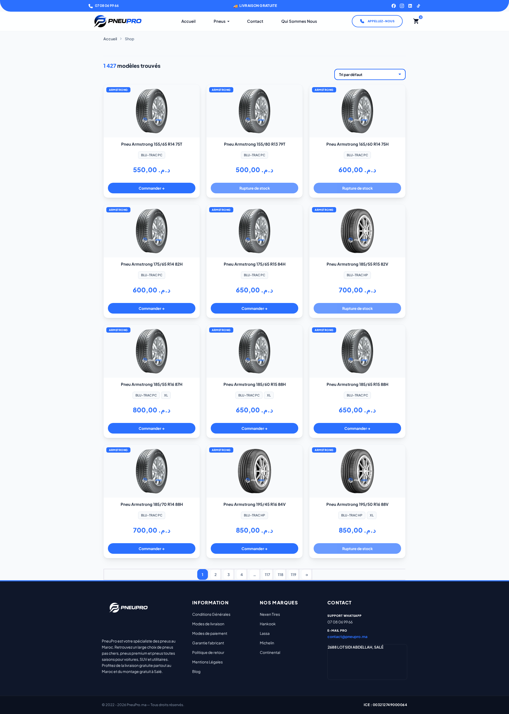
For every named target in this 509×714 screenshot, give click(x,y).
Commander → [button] (152, 188)
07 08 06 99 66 (107, 5)
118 (280, 574)
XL (166, 395)
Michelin (267, 642)
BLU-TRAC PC (151, 155)
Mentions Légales (207, 661)
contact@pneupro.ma (347, 636)
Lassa (265, 633)
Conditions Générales (211, 614)
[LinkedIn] (410, 6)
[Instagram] (402, 6)
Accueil (188, 21)
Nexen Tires (270, 614)
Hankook (268, 623)
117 (267, 574)
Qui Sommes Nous (299, 21)
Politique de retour (208, 652)
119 (293, 574)
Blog (196, 671)
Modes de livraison (208, 623)
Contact (255, 21)
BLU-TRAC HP (357, 275)
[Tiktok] (418, 6)
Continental (270, 652)
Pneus (220, 21)
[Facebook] (394, 6)
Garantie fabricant (208, 642)
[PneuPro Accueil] (118, 21)
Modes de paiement (209, 633)
